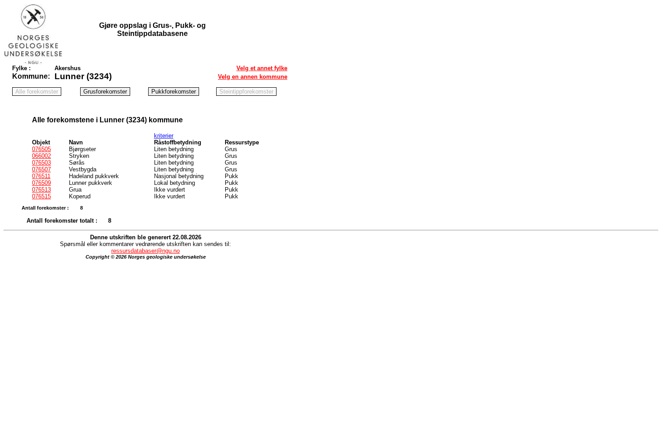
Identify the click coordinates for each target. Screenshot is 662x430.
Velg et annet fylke (261, 68)
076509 (41, 182)
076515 (41, 196)
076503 (41, 162)
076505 (41, 149)
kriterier (163, 135)
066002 (41, 155)
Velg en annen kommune (252, 76)
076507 (41, 169)
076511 (41, 176)
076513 (41, 189)
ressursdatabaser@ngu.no (145, 250)
